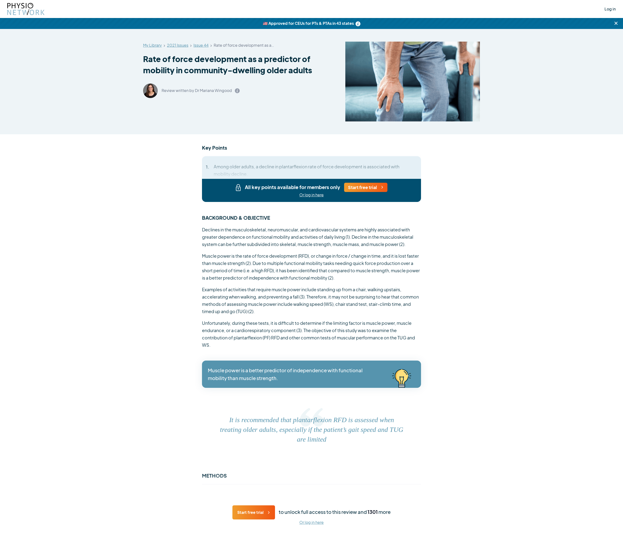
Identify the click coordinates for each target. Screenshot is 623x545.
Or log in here (311, 195)
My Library (152, 45)
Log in (610, 8)
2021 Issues (177, 45)
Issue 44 (201, 45)
